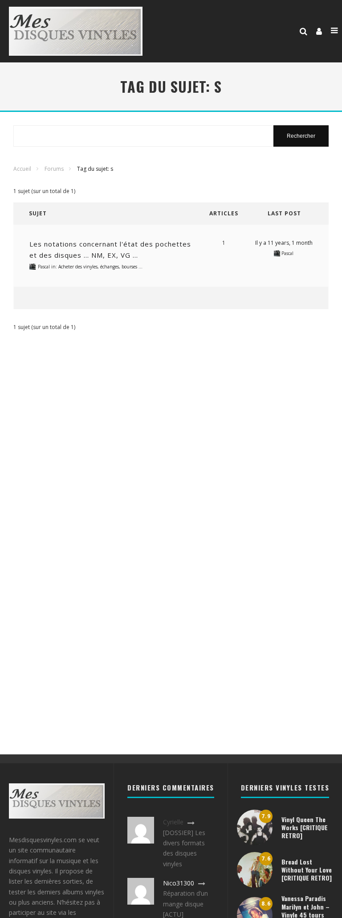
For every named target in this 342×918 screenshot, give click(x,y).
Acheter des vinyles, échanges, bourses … (100, 266)
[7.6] (255, 885)
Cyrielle (173, 822)
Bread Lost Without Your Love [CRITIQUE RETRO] (306, 869)
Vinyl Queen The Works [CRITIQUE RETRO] (304, 827)
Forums (54, 169)
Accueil (22, 169)
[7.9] (255, 843)
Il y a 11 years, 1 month (284, 243)
